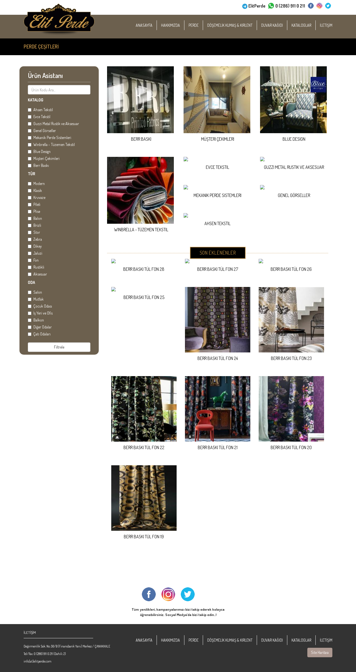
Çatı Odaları (42, 334)
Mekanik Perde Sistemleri (52, 137)
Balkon (38, 320)
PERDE (194, 25)
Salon (37, 292)
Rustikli (38, 267)
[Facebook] (311, 6)
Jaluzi (37, 253)
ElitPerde (256, 6)
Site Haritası (320, 652)
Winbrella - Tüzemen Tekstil (54, 144)
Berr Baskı (41, 165)
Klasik (37, 190)
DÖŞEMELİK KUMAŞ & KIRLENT (230, 25)
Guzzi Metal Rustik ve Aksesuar (56, 123)
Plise (36, 211)
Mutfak (38, 299)
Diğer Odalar (42, 327)
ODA (31, 282)
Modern (39, 183)
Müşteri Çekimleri (46, 158)
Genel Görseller (44, 130)
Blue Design (42, 151)
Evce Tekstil (41, 116)
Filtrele (59, 347)
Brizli (37, 225)
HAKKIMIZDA (170, 25)
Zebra (37, 239)
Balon (37, 218)
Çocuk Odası (42, 306)
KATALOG (35, 100)
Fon (36, 260)
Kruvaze (39, 197)
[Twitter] (328, 6)
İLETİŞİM (326, 25)
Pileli (36, 204)
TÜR (31, 173)
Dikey (37, 246)
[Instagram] (319, 6)
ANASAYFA (144, 25)
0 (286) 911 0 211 (290, 6)
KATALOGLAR (301, 25)
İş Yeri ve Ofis (43, 313)
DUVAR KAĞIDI (272, 25)
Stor (36, 232)
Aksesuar (40, 274)
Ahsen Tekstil (43, 109)
